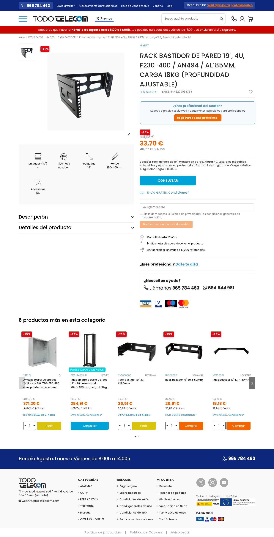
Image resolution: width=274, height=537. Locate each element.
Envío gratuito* (66, 6)
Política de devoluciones (136, 519)
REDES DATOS (89, 499)
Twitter (200, 496)
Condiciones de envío (134, 499)
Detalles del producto (45, 227)
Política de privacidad (185, 214)
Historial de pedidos (172, 493)
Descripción (33, 217)
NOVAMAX (150, 375)
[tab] (76, 217)
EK (60, 375)
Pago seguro (128, 486)
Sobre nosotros (130, 493)
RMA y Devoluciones (172, 512)
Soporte (158, 6)
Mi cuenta (165, 486)
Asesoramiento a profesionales (98, 6)
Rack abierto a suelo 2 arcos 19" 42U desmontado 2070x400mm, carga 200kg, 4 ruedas (89, 383)
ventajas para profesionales (230, 5)
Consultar (168, 180)
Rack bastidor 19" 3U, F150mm (184, 380)
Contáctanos (168, 519)
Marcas (85, 512)
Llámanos (174, 288)
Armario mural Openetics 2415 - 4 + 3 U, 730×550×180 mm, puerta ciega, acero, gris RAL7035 (41, 383)
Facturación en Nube (173, 506)
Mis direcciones (169, 499)
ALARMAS (86, 486)
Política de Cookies (146, 532)
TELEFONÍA (87, 506)
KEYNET (144, 45)
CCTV (84, 493)
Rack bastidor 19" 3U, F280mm (131, 381)
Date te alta (186, 264)
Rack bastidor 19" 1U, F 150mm (231, 380)
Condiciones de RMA (133, 512)
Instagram (215, 496)
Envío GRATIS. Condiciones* (168, 192)
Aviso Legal (180, 532)
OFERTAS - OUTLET (92, 519)
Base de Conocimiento (135, 6)
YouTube (231, 496)
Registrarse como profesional (197, 118)
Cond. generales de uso (135, 506)
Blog (169, 6)
